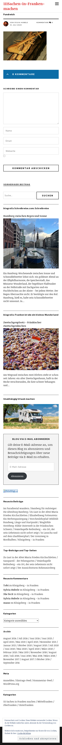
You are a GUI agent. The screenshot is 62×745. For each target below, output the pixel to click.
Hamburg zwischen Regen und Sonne (25, 216)
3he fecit (8, 594)
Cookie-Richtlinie (24, 733)
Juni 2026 (35, 638)
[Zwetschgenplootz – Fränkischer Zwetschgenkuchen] (31, 371)
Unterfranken (26, 705)
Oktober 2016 (43, 659)
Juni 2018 (26, 655)
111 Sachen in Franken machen (19, 701)
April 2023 (33, 641)
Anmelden (8, 680)
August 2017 (27, 659)
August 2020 (40, 645)
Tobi (6, 585)
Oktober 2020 (25, 645)
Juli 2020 (54, 645)
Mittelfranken (45, 701)
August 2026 (9, 638)
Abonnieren (17, 476)
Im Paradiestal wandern (16, 508)
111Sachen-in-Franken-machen (24, 6)
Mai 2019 (24, 652)
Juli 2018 (14, 655)
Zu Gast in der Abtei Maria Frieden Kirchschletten (29, 557)
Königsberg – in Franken (31, 539)
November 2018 (39, 652)
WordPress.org (11, 683)
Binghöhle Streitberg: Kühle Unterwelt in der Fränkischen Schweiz (28, 526)
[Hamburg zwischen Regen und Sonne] (31, 269)
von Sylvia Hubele (19, 22)
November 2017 (11, 659)
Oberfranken (10, 705)
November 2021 (48, 641)
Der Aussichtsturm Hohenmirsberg (36, 567)
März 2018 (49, 655)
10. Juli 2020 (16, 25)
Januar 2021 (9, 645)
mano (6, 602)
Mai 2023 (21, 641)
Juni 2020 (10, 648)
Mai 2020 (22, 648)
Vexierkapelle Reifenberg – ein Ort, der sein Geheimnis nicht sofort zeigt (27, 564)
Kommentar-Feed (42, 680)
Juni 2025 (47, 638)
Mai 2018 (37, 655)
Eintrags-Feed (23, 680)
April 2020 (34, 648)
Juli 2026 (23, 638)
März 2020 (47, 648)
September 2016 (11, 662)
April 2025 (8, 641)
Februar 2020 (10, 652)
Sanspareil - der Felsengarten (19, 560)
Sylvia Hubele (11, 589)
